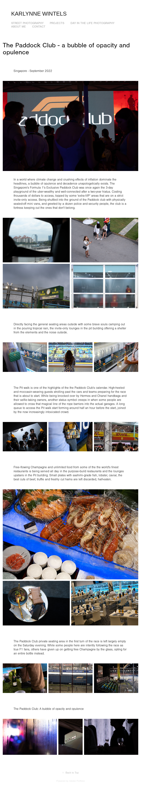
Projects (57, 23)
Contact (38, 26)
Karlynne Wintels (39, 14)
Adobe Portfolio (77, 781)
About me (18, 26)
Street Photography (27, 23)
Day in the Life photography (92, 23)
